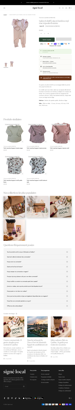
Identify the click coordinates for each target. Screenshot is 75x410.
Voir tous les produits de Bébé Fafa (47, 17)
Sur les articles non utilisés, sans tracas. (49, 62)
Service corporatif (45, 374)
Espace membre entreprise (65, 379)
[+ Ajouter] (22, 141)
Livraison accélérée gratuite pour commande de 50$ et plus (37, 2)
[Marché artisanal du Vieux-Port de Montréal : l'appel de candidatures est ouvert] (37, 326)
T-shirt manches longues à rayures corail (59, 148)
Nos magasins (33, 379)
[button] (63, 39)
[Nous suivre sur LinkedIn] (19, 398)
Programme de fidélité (46, 377)
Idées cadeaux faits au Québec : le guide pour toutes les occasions (59, 342)
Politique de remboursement (65, 385)
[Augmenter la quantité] (48, 33)
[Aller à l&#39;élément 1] (6, 65)
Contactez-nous (33, 377)
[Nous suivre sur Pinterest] (12, 398)
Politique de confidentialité (65, 390)
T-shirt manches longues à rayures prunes (36, 148)
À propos (32, 374)
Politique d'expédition (64, 382)
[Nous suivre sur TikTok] (16, 398)
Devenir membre (45, 382)
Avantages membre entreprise (48, 379)
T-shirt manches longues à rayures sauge (13, 148)
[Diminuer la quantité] (41, 33)
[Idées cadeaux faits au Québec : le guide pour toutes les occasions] (61, 326)
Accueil (5, 14)
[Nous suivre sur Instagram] (8, 398)
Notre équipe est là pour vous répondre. (49, 67)
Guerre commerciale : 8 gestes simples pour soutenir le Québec (12, 342)
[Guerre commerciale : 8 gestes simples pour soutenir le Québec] (14, 326)
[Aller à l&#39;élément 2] (11, 64)
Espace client (62, 377)
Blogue (60, 374)
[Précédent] (21, 2)
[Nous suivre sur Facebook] (4, 398)
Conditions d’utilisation (64, 388)
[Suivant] (53, 2)
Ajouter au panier (47, 39)
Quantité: (41, 30)
